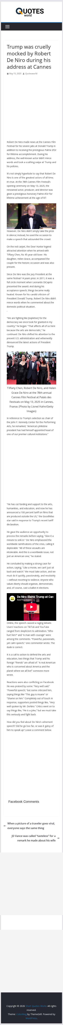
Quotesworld (31, 73)
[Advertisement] (31, 108)
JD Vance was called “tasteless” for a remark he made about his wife (34, 838)
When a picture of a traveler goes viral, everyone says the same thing (31, 826)
